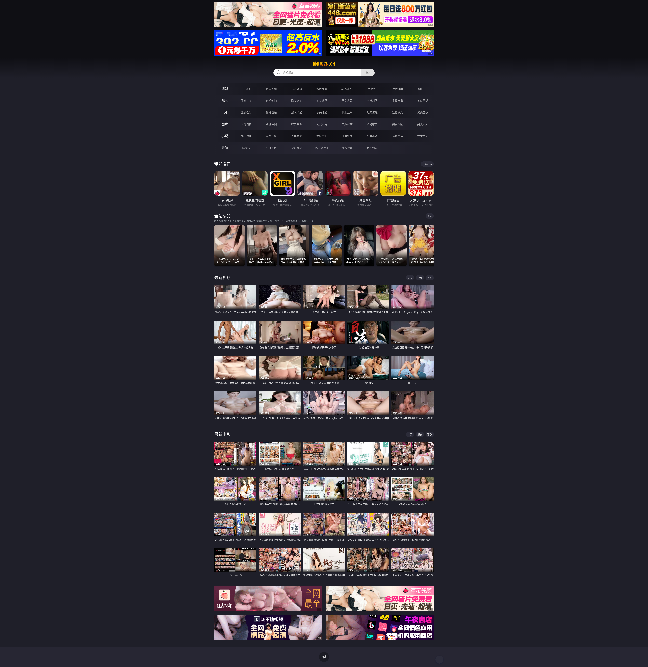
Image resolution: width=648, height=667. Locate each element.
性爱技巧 (422, 136)
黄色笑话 (397, 136)
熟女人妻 (347, 101)
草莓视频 (296, 148)
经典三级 (372, 112)
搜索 (368, 73)
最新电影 (222, 434)
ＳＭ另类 (422, 101)
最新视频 (222, 277)
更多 (429, 277)
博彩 (224, 88)
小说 (224, 136)
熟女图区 (397, 124)
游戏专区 (321, 89)
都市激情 (246, 136)
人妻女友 (296, 136)
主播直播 (397, 101)
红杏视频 (347, 148)
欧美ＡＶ (296, 101)
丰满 (410, 434)
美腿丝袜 (347, 124)
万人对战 (296, 89)
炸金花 (372, 89)
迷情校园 (347, 136)
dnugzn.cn (324, 64)
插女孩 (246, 148)
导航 (224, 148)
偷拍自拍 (271, 112)
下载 (429, 216)
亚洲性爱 (246, 112)
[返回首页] (439, 660)
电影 (224, 112)
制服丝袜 (347, 112)
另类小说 (372, 136)
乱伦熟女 (397, 112)
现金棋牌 (397, 89)
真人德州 (271, 89)
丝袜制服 (372, 101)
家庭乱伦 (271, 136)
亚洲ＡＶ (246, 101)
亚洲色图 (271, 124)
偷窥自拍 (246, 124)
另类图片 (422, 124)
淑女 (419, 434)
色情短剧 (372, 148)
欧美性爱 (321, 112)
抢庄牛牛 (422, 89)
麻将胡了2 (347, 89)
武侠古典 (321, 136)
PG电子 (246, 89)
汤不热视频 (322, 148)
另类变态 (422, 112)
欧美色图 (296, 124)
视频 (224, 100)
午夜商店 (271, 148)
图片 (224, 124)
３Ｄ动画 (321, 101)
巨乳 (419, 277)
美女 (410, 277)
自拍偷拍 (271, 101)
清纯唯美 (372, 124)
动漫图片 (321, 124)
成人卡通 (296, 112)
